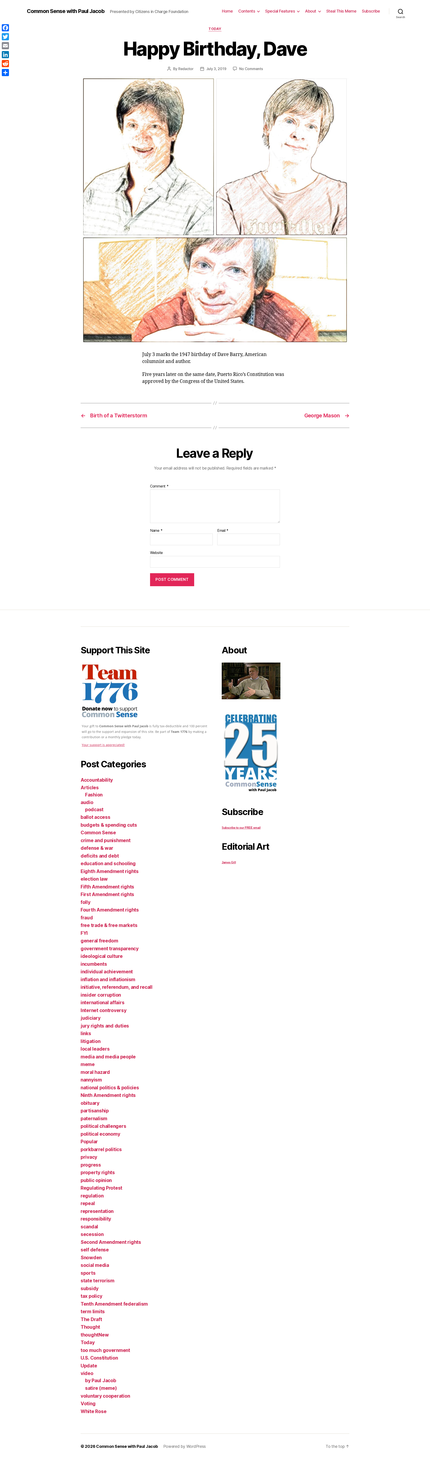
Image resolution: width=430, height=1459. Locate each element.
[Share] (5, 72)
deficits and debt (100, 856)
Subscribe (371, 11)
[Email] (5, 45)
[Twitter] (5, 36)
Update (89, 1366)
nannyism (91, 1080)
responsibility (96, 1219)
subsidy (90, 1288)
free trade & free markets (109, 925)
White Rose (93, 1411)
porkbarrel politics (101, 1149)
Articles (90, 787)
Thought (90, 1327)
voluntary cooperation (105, 1396)
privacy (89, 1157)
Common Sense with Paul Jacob (66, 11)
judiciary (91, 1018)
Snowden (91, 1257)
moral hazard (95, 1072)
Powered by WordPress (184, 1446)
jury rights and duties (105, 1026)
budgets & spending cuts (109, 825)
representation (97, 1211)
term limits (93, 1311)
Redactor (186, 69)
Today (215, 29)
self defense (95, 1250)
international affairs (102, 1002)
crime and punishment (106, 840)
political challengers (103, 1126)
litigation (90, 1041)
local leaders (95, 1049)
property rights (98, 1172)
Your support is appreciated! (103, 745)
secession (92, 1234)
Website (156, 552)
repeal (88, 1203)
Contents (246, 11)
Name (156, 531)
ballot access (95, 817)
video (87, 1373)
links (86, 1033)
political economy (100, 1134)
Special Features (280, 11)
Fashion (94, 795)
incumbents (94, 964)
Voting (88, 1403)
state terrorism (97, 1280)
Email (222, 531)
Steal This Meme (341, 11)
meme (88, 1064)
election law (94, 879)
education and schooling (108, 863)
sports (88, 1273)
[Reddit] (5, 63)
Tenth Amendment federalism (114, 1304)
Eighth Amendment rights (110, 871)
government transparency (110, 948)
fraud (87, 917)
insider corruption (101, 995)
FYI (84, 933)
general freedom (99, 941)
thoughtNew (95, 1335)
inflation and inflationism (108, 979)
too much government (105, 1350)
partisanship (95, 1111)
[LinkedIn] (5, 54)
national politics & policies (110, 1087)
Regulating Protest (101, 1188)
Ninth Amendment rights (108, 1095)
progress (91, 1165)
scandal (89, 1226)
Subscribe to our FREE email (241, 827)
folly (85, 902)
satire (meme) (101, 1388)
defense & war (97, 848)
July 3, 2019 (216, 69)
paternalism (94, 1118)
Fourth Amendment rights (110, 910)
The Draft (91, 1319)
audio (87, 802)
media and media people (108, 1057)
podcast (94, 809)
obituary (90, 1103)
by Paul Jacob (100, 1380)
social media (95, 1265)
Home (227, 11)
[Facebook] (5, 27)
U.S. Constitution (99, 1358)
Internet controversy (104, 1010)
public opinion (96, 1180)
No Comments (251, 69)
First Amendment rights (107, 894)
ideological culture (102, 956)
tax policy (91, 1296)
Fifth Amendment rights (107, 887)
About (310, 11)
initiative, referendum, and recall (117, 987)
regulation (92, 1196)
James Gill (229, 862)
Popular (89, 1141)
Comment (159, 486)
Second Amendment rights (111, 1242)
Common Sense (98, 832)
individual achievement (107, 971)
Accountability (97, 780)
